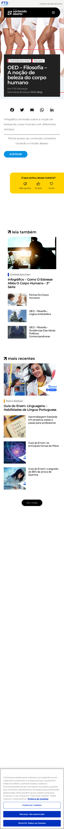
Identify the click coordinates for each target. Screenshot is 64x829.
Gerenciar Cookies (31, 805)
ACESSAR (15, 154)
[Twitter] (22, 110)
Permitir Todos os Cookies (32, 823)
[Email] (32, 110)
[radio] (25, 183)
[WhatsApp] (42, 110)
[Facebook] (12, 110)
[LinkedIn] (52, 110)
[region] (32, 799)
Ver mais (32, 502)
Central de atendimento (51, 4)
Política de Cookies (38, 799)
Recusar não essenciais (32, 814)
